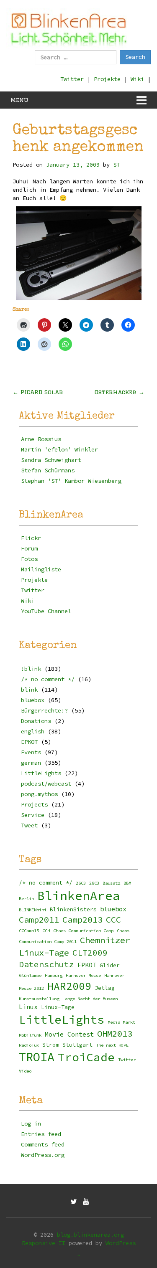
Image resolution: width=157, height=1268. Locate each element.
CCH (46, 930)
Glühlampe (30, 975)
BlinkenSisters (73, 909)
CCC (113, 919)
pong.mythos (39, 794)
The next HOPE (112, 1045)
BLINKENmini (32, 910)
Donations (36, 721)
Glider (110, 965)
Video (25, 1071)
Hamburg (53, 975)
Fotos (29, 559)
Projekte (107, 79)
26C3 (81, 883)
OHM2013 (114, 1033)
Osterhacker (119, 392)
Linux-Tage (58, 1007)
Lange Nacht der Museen (90, 999)
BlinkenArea (78, 895)
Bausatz (111, 883)
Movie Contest (69, 1034)
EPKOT (29, 742)
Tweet (29, 825)
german (31, 762)
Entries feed (41, 1134)
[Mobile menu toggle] (141, 100)
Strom (50, 1044)
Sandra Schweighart (51, 460)
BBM (127, 883)
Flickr (31, 538)
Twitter (72, 79)
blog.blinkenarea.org (90, 1234)
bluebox (32, 700)
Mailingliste (41, 569)
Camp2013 (82, 919)
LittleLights (41, 773)
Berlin (26, 898)
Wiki (137, 79)
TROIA (36, 1057)
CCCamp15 (29, 930)
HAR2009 (69, 986)
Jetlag (105, 988)
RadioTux (29, 1045)
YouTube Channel (46, 611)
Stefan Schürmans (48, 470)
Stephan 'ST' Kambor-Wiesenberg (71, 480)
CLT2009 (90, 953)
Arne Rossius (41, 439)
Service (32, 815)
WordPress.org (42, 1155)
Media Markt (121, 1022)
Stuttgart (77, 1044)
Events (31, 752)
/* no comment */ (48, 679)
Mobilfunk (30, 1035)
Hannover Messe (83, 975)
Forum (29, 548)
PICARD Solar (38, 392)
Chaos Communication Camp (83, 930)
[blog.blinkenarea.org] (69, 28)
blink (29, 689)
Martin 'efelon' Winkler (59, 449)
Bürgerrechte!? (44, 710)
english (32, 731)
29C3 (94, 883)
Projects (34, 804)
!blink (31, 668)
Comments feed (42, 1144)
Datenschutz (46, 964)
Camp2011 (39, 919)
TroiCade (86, 1057)
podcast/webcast (46, 783)
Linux (28, 1007)
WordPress (121, 1243)
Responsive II (43, 1243)
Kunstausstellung (39, 999)
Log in (31, 1123)
